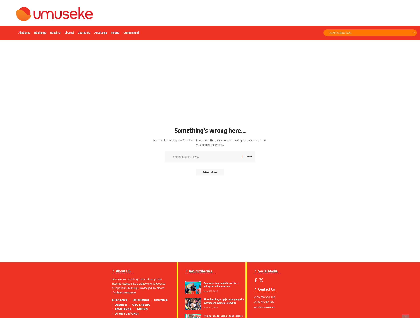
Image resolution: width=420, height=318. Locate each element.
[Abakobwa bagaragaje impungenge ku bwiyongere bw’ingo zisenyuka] (193, 304)
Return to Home (210, 172)
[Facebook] (256, 280)
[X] (261, 280)
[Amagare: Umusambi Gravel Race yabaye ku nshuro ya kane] (193, 287)
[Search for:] (206, 156)
